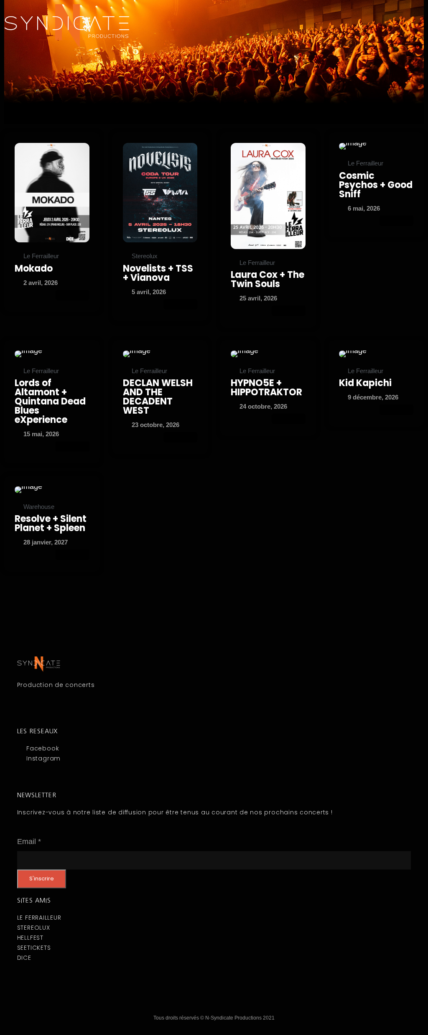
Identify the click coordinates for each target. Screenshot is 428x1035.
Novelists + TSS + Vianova (158, 273)
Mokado (34, 268)
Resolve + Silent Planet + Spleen (51, 523)
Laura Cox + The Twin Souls (267, 279)
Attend (72, 295)
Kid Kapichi (365, 382)
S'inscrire (41, 878)
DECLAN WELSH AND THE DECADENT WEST (158, 396)
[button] (321, 12)
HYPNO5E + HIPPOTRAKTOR (266, 387)
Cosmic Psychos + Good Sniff (376, 185)
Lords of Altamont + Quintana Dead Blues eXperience (50, 401)
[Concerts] (52, 192)
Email (29, 841)
